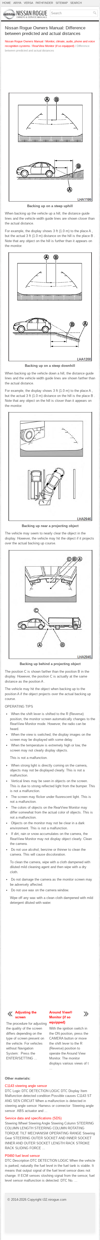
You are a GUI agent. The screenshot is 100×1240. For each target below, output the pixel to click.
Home (6, 2)
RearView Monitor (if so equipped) (53, 45)
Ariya (17, 2)
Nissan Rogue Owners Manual (24, 41)
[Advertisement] (50, 73)
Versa (28, 2)
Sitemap (62, 2)
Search (76, 2)
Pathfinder (44, 2)
